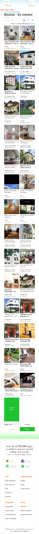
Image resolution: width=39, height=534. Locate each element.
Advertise (8, 496)
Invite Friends (25, 489)
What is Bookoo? (10, 481)
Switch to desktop (10, 518)
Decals (23, 481)
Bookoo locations (26, 510)
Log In (32, 2)
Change (32, 24)
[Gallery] (32, 20)
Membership (9, 507)
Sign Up (31, 5)
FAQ (6, 489)
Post (7, 5)
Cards (22, 485)
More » (27, 429)
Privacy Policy (9, 510)
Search (7, 2)
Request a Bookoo (26, 514)
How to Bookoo (10, 485)
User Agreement (10, 514)
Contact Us (8, 493)
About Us (23, 507)
